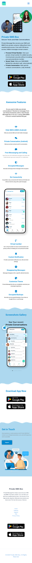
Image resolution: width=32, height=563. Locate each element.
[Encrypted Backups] (16, 291)
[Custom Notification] (16, 253)
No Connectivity (16, 177)
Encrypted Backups (16, 295)
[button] (2, 344)
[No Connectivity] (16, 174)
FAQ (16, 514)
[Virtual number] (16, 240)
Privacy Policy (16, 515)
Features (16, 510)
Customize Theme (16, 281)
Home (16, 508)
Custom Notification (16, 257)
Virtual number (16, 244)
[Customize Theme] (16, 278)
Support (16, 512)
